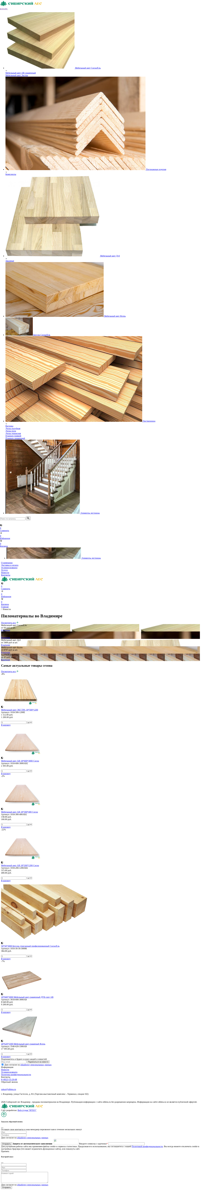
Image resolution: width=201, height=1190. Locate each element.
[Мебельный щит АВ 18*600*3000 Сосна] (21, 755)
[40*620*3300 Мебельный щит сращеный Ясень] (21, 1038)
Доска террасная (13, 433)
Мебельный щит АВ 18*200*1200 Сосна (20, 865)
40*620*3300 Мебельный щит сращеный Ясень (23, 1044)
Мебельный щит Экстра (16, 75)
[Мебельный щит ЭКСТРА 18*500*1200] (19, 704)
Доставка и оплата (9, 565)
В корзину (6, 725)
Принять (5, 1151)
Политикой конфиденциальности (147, 1146)
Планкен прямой (13, 436)
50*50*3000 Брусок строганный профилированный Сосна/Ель (30, 946)
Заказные (9, 261)
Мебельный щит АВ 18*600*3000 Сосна (20, 761)
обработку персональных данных (36, 1065)
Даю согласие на (28, 1065)
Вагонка (9, 426)
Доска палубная (12, 428)
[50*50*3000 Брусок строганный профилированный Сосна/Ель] (45, 940)
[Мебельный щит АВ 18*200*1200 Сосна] (21, 860)
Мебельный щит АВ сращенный (20, 73)
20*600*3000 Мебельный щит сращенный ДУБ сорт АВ (27, 997)
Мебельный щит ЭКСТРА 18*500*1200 (19, 710)
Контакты (5, 575)
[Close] (2, 1127)
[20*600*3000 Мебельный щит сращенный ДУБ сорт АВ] (21, 991)
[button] (5, 9)
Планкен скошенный (15, 438)
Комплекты (10, 174)
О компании (7, 563)
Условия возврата (9, 567)
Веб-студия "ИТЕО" (27, 1110)
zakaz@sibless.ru (8, 1089)
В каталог (5, 630)
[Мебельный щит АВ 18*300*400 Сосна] (21, 806)
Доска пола (10, 431)
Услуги (4, 570)
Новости (5, 572)
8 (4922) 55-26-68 (9, 1079)
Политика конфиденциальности (16, 1074)
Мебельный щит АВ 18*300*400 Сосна (19, 812)
